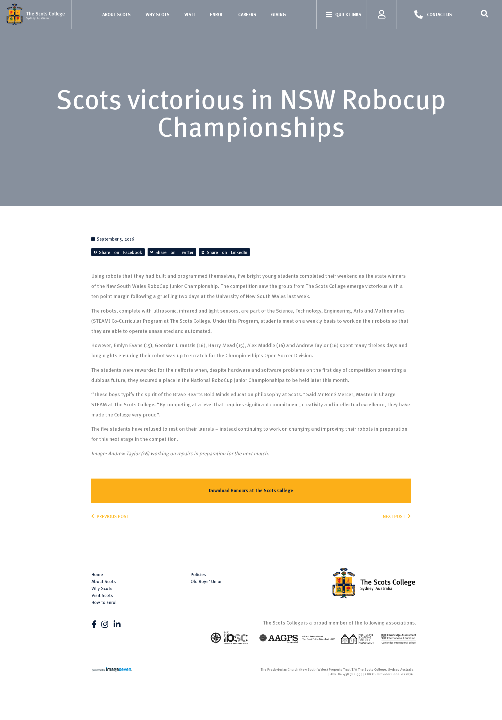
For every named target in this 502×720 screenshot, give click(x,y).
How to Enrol (104, 602)
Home (97, 574)
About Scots (116, 14)
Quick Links (348, 14)
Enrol (216, 14)
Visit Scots (102, 595)
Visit (189, 14)
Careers (247, 14)
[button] (118, 252)
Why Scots (158, 14)
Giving (278, 14)
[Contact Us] (418, 14)
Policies (198, 574)
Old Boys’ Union (207, 581)
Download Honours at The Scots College (251, 490)
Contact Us (439, 14)
